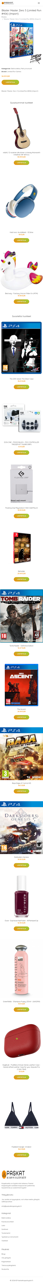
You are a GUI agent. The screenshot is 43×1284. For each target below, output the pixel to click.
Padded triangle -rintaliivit (21, 1147)
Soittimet (5, 1229)
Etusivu (4, 17)
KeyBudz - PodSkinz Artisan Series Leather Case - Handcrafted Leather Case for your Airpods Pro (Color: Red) (21, 1067)
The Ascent (21, 709)
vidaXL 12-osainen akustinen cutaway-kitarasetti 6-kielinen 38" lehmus (21, 153)
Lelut (3, 1225)
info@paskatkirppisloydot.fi (12, 1206)
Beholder (21, 571)
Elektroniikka (15, 69)
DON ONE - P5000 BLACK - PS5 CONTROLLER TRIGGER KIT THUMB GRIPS (21, 443)
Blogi (3, 1254)
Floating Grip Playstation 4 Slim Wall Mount (21, 508)
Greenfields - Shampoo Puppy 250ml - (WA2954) (21, 1002)
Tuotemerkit (6, 1233)
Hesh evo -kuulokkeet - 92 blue (21, 232)
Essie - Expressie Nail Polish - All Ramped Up (21, 921)
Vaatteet (5, 1241)
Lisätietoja (10, 82)
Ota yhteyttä (6, 1258)
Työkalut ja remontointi (10, 1237)
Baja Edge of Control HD (21, 783)
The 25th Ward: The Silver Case (21, 379)
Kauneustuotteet (8, 1222)
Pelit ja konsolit (26, 69)
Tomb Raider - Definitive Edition (21, 646)
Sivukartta (5, 1269)
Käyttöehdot (6, 1262)
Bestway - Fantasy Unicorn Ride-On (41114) (21, 293)
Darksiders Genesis (21, 857)
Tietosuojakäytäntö (9, 1265)
